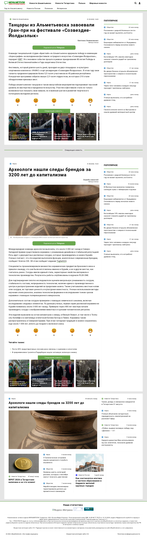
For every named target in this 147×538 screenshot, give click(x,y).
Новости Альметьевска (20, 19)
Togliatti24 (61, 261)
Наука (109, 54)
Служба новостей (90, 180)
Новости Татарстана (111, 398)
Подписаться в (54, 48)
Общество (110, 27)
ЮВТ (20, 59)
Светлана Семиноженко (88, 40)
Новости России (84, 475)
